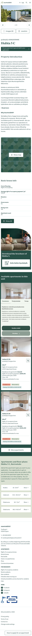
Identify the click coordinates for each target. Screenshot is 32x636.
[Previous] (3, 25)
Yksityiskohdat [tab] (16, 301)
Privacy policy (5, 616)
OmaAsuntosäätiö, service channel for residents (15, 579)
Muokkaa (15, 333)
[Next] (29, 25)
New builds (4, 556)
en (23, 2)
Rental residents (5, 572)
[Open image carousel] (16, 13)
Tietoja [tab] (26, 301)
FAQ (2, 581)
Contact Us (4, 621)
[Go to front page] (6, 2)
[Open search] (26, 2)
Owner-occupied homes (8, 559)
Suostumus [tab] (5, 301)
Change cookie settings (8, 624)
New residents (5, 574)
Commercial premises (7, 563)
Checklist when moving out (8, 576)
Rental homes (5, 554)
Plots (2, 561)
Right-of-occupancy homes (9, 552)
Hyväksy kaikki (16, 328)
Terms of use (4, 619)
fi (20, 2)
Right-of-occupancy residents (9, 570)
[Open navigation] (30, 3)
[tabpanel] (16, 13)
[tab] (8, 31)
